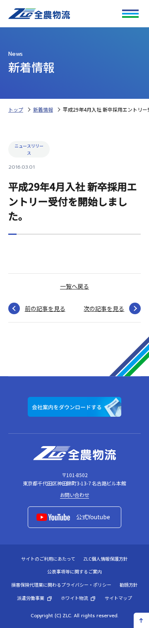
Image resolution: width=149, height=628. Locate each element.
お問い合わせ (74, 494)
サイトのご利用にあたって (48, 558)
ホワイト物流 (74, 598)
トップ (15, 109)
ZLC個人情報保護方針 (105, 558)
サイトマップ (118, 598)
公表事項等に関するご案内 (74, 571)
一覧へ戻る (74, 286)
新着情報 (43, 109)
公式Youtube (93, 517)
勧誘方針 (129, 584)
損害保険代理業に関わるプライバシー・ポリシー (61, 584)
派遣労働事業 (30, 598)
